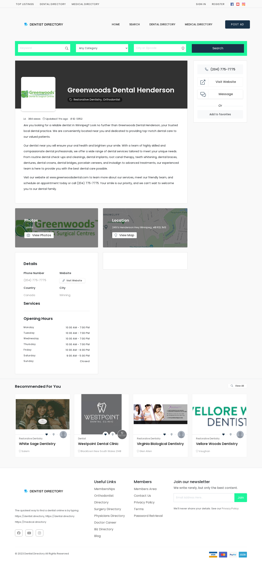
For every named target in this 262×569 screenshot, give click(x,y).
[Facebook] (232, 3)
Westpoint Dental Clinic (98, 443)
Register (218, 4)
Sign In (201, 4)
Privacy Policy (144, 502)
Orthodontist (111, 99)
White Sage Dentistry (37, 443)
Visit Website (74, 280)
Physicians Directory (109, 516)
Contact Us (142, 495)
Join (241, 497)
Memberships (104, 489)
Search (218, 48)
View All (239, 385)
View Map (126, 235)
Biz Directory (103, 529)
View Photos (41, 235)
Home (116, 24)
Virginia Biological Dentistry (160, 443)
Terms (139, 509)
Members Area (145, 489)
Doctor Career (105, 522)
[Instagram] (243, 3)
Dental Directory (53, 4)
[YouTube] (237, 3)
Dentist (82, 438)
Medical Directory (198, 24)
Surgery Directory (107, 509)
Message (226, 94)
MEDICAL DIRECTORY (85, 4)
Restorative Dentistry (88, 99)
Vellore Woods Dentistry (217, 443)
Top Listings (25, 4)
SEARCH (134, 24)
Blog (97, 536)
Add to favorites (220, 114)
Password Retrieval (148, 516)
